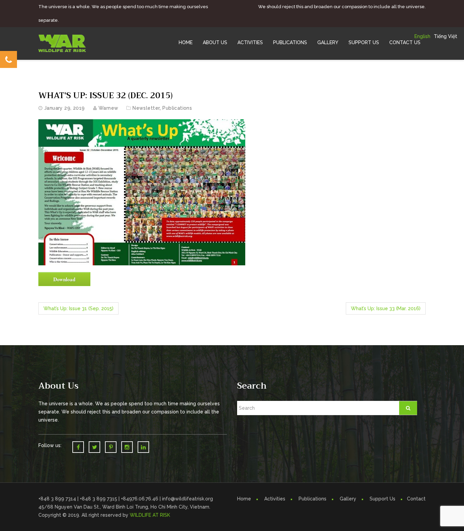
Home (186, 42)
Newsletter (146, 108)
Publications (290, 42)
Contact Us (405, 42)
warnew (109, 108)
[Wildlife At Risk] (62, 43)
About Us (215, 42)
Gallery (327, 42)
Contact (416, 498)
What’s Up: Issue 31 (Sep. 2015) (78, 308)
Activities (250, 42)
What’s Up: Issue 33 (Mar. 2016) (386, 308)
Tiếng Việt (445, 36)
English (422, 36)
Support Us (364, 42)
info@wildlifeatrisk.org (187, 498)
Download (64, 279)
